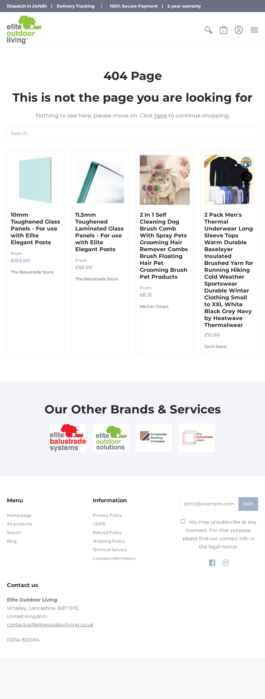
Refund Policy (107, 532)
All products (19, 523)
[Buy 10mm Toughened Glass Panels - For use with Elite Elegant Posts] (36, 180)
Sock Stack (215, 346)
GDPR (99, 523)
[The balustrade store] (197, 437)
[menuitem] (208, 30)
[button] (208, 30)
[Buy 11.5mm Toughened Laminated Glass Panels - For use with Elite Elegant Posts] (100, 180)
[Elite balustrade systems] (68, 438)
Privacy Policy (107, 515)
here (160, 115)
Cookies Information (114, 558)
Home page (19, 515)
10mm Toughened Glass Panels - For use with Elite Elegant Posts (35, 229)
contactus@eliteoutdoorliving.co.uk (50, 624)
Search (14, 532)
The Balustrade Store (32, 272)
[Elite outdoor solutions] (111, 438)
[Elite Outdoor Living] (24, 30)
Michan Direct (154, 306)
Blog (12, 541)
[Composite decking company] (154, 437)
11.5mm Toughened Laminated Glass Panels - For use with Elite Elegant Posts (99, 232)
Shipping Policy (109, 541)
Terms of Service (110, 549)
